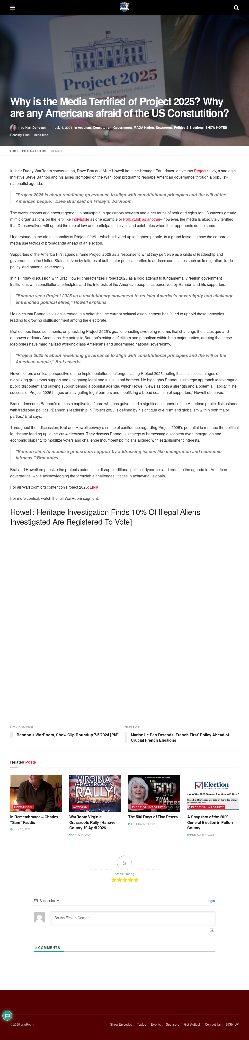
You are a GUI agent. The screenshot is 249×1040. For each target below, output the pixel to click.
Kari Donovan (35, 127)
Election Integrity (148, 807)
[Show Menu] (12, 7)
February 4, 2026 (201, 834)
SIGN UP (232, 1024)
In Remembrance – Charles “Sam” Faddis (34, 819)
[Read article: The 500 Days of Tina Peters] (154, 793)
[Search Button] (236, 7)
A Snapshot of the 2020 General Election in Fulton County (210, 822)
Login (210, 900)
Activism (84, 127)
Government (122, 127)
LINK (94, 487)
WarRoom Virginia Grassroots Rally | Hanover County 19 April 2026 (93, 822)
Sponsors (172, 1024)
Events (156, 1024)
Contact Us (213, 1024)
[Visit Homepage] (124, 7)
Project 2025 (205, 170)
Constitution (102, 127)
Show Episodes (121, 1024)
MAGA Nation (144, 127)
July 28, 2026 (21, 829)
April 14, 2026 (81, 834)
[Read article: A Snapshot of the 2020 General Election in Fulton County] (213, 793)
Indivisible (80, 219)
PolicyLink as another (141, 219)
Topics (141, 1024)
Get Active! (192, 1024)
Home (14, 150)
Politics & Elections (189, 127)
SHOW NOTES (216, 127)
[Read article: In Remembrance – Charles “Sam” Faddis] (36, 793)
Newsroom (164, 127)
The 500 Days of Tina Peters (153, 817)
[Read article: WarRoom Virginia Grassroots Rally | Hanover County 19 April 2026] (95, 793)
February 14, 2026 (143, 824)
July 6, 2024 (63, 127)
